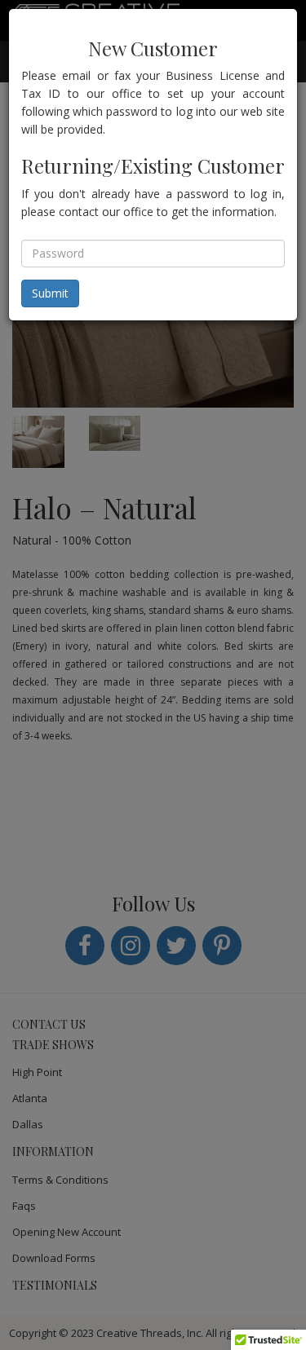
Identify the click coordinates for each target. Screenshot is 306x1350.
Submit (50, 293)
